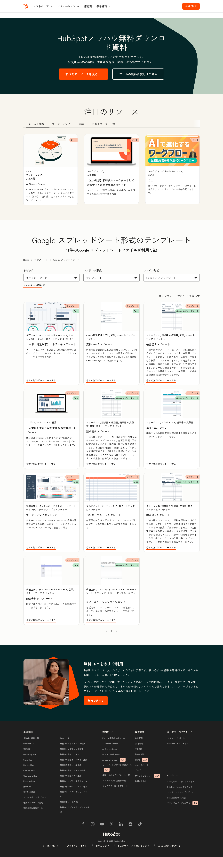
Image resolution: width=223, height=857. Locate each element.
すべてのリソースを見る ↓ (83, 74)
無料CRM (27, 748)
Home (26, 259)
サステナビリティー (147, 775)
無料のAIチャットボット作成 (72, 743)
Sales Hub (27, 759)
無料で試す (191, 6)
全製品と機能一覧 (31, 738)
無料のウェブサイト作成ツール (73, 781)
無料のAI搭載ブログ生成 (70, 775)
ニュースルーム (142, 765)
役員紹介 (139, 748)
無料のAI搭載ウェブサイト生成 (73, 759)
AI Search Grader (110, 743)
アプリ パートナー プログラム (180, 792)
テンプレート (41, 259)
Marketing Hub (29, 754)
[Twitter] (111, 824)
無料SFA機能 (29, 791)
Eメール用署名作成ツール (113, 738)
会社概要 (139, 738)
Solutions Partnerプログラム (179, 786)
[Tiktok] (140, 824)
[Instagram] (92, 824)
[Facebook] (83, 824)
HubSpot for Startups (176, 797)
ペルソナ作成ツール (111, 754)
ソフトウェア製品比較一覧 (114, 780)
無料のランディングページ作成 (73, 786)
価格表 (88, 6)
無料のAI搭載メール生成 (70, 765)
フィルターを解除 (32, 285)
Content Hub (28, 770)
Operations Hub (30, 775)
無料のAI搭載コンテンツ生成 (72, 770)
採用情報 (139, 743)
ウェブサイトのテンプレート (115, 785)
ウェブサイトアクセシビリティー (134, 845)
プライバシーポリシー (78, 845)
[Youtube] (102, 824)
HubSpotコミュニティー (177, 743)
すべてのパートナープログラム (181, 781)
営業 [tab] (81, 124)
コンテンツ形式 (92, 270)
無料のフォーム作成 (69, 801)
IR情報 (141, 759)
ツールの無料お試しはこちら (138, 74)
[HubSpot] (25, 6)
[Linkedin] (121, 824)
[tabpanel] (111, 169)
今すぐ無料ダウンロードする (41, 380)
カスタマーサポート (176, 738)
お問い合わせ (141, 781)
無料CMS (27, 786)
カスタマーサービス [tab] (103, 124)
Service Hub (28, 765)
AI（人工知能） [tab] (38, 124)
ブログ (138, 770)
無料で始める (96, 701)
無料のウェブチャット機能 (71, 748)
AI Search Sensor (110, 748)
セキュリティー (104, 845)
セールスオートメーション (35, 797)
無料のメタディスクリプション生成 (74, 809)
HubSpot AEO (29, 743)
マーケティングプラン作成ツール (117, 767)
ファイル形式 (151, 270)
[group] (50, 169)
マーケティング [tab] (61, 124)
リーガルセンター (52, 845)
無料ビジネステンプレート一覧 (116, 775)
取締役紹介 (140, 754)
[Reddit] (130, 824)
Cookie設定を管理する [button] (169, 845)
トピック (28, 270)
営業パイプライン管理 (33, 802)
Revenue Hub (29, 781)
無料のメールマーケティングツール (74, 794)
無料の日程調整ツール (33, 807)
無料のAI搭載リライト (69, 754)
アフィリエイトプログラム (182, 803)
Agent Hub (64, 738)
